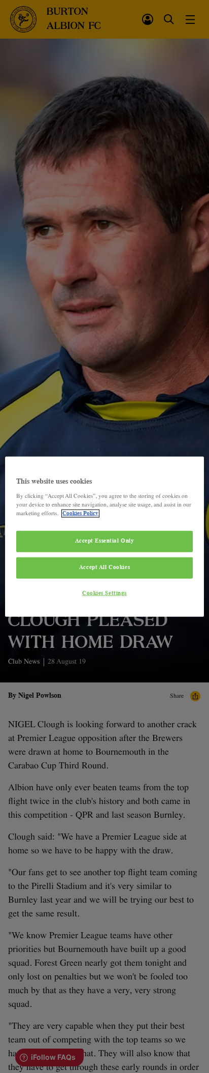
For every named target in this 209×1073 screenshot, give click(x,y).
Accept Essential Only (104, 541)
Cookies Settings (104, 593)
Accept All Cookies (104, 567)
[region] (104, 537)
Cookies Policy (80, 513)
